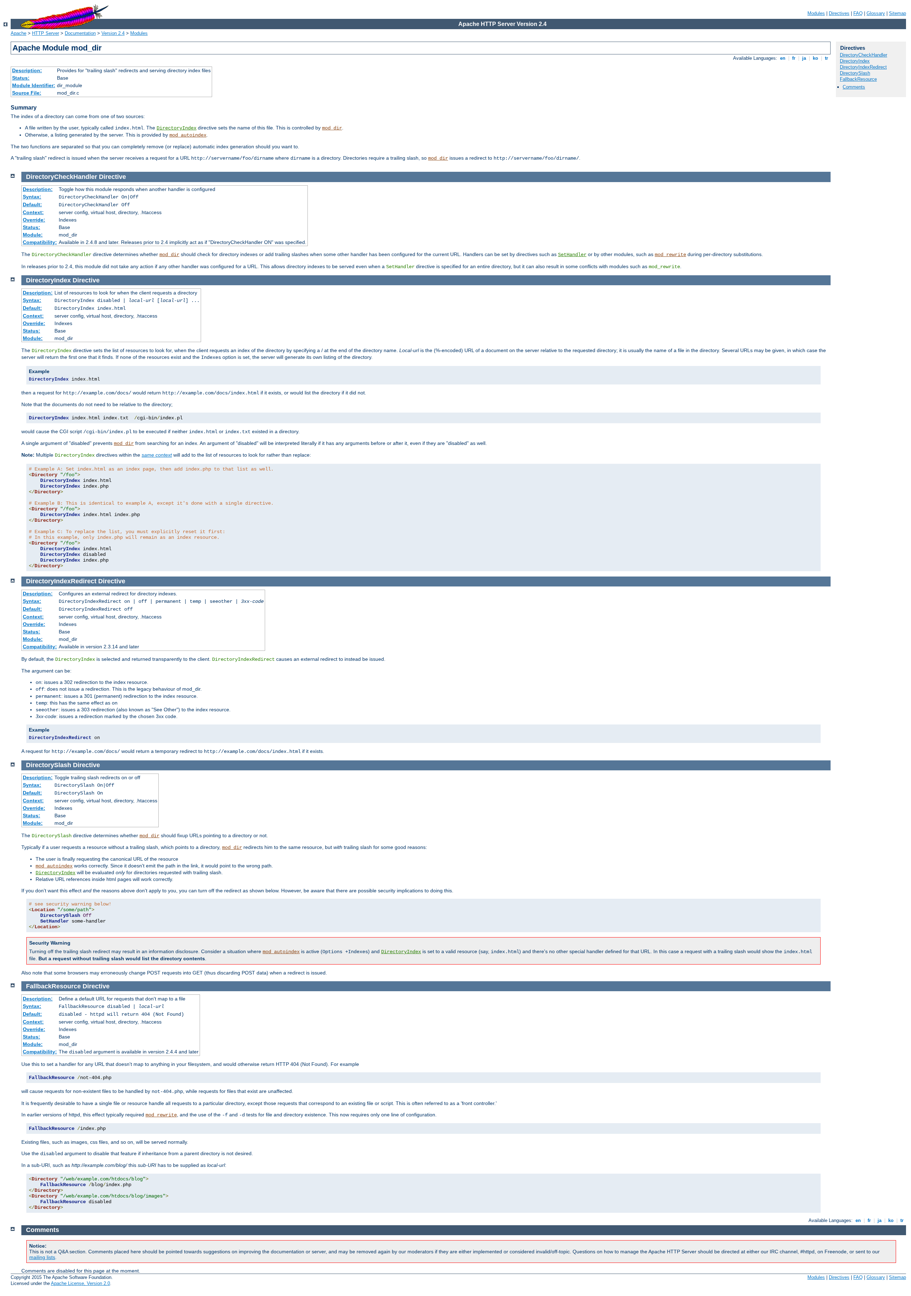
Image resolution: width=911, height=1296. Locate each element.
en (783, 58)
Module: (33, 235)
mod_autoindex (187, 135)
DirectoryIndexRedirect (863, 67)
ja (804, 58)
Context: (33, 212)
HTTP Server (45, 33)
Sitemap (897, 13)
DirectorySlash (855, 73)
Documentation (80, 33)
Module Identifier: (33, 85)
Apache (18, 33)
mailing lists (42, 1257)
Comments (854, 87)
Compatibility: (40, 242)
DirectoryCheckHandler (863, 55)
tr (826, 58)
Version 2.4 (113, 33)
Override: (34, 220)
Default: (32, 204)
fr (794, 58)
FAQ (858, 13)
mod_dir (332, 128)
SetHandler (572, 254)
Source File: (26, 93)
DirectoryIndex (176, 128)
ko (815, 58)
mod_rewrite (670, 254)
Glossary (876, 13)
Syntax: (32, 197)
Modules (816, 13)
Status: (21, 78)
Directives (839, 13)
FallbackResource (858, 79)
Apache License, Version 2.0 (80, 1283)
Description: (27, 70)
